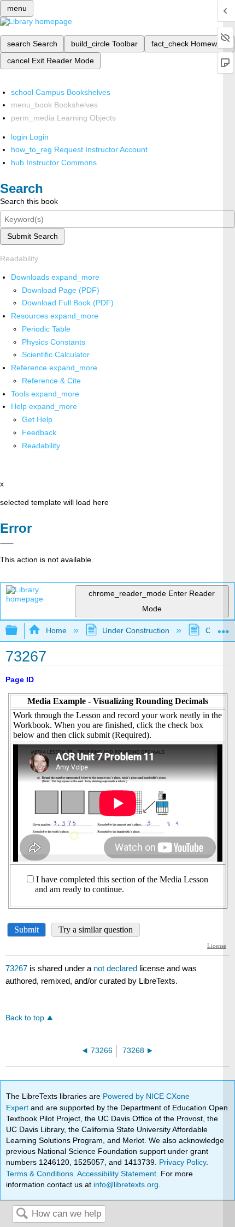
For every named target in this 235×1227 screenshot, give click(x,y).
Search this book (29, 201)
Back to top (24, 1018)
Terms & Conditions (39, 1173)
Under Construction (136, 630)
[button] (39, 432)
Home (56, 630)
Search (22, 1214)
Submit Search (32, 236)
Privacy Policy (182, 1162)
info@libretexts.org (124, 1184)
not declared (116, 968)
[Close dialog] (7, 543)
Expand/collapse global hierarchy (18, 630)
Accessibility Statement (116, 1173)
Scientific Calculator (56, 354)
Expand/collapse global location (224, 627)
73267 (16, 968)
